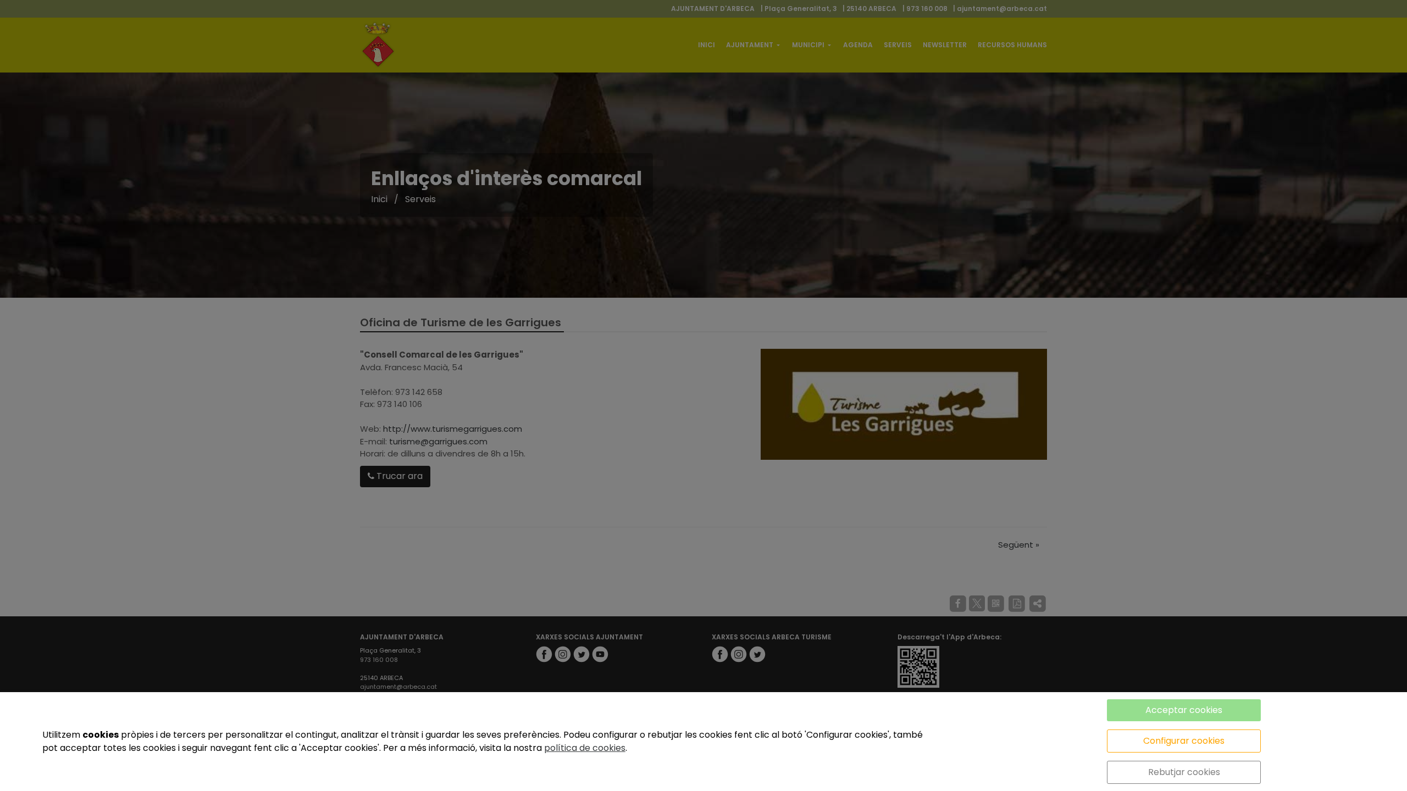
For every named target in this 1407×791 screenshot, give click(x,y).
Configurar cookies (1184, 740)
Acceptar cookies (1183, 710)
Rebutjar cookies (1184, 772)
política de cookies (584, 748)
